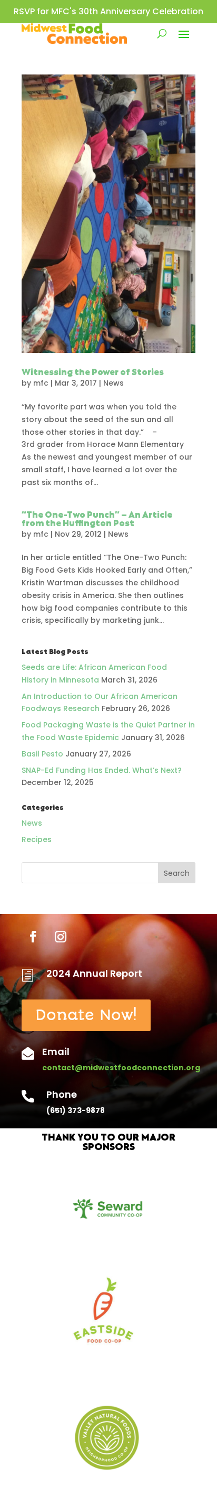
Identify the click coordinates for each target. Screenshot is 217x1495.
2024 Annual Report (94, 973)
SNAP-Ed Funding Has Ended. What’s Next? (102, 770)
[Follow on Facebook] (33, 936)
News (113, 383)
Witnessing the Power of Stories (93, 373)
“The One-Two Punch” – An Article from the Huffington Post (97, 519)
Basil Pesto (42, 754)
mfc (40, 383)
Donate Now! (86, 1015)
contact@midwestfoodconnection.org (121, 1067)
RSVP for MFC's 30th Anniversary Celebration (108, 11)
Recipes (37, 839)
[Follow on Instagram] (60, 936)
